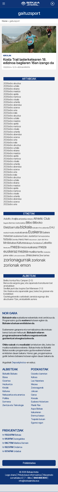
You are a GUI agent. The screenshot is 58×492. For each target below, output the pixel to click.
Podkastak (39, 369)
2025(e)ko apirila (10, 123)
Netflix (40, 251)
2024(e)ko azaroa (11, 137)
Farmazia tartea (43, 236)
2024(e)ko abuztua (12, 145)
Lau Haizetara (37, 380)
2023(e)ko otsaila (11, 193)
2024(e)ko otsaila (11, 161)
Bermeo (12, 223)
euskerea (17, 236)
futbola (7, 239)
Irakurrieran (33, 240)
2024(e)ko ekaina (11, 150)
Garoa (34, 394)
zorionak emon (17, 265)
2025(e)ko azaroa (11, 107)
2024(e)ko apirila (10, 156)
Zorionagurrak (37, 387)
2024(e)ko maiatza (11, 153)
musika (32, 251)
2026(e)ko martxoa (12, 96)
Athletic (30, 219)
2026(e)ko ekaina (11, 88)
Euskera (35, 231)
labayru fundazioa (34, 243)
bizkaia (26, 227)
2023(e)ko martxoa (12, 191)
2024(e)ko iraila (10, 142)
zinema (35, 255)
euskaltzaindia (21, 232)
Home (4, 21)
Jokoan (34, 391)
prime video (8, 255)
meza (14, 247)
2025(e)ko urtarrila (11, 131)
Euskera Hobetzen (39, 401)
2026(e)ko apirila (10, 94)
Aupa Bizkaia (37, 408)
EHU (52, 227)
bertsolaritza (20, 223)
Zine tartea (44, 255)
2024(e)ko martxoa (12, 158)
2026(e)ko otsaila (11, 99)
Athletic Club (41, 218)
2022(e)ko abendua (12, 199)
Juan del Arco (42, 239)
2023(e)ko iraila (10, 174)
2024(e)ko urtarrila (11, 164)
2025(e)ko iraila (10, 113)
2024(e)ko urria (10, 139)
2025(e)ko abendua (12, 105)
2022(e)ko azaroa (11, 201)
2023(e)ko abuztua (12, 177)
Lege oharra (10, 474)
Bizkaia (13, 434)
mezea (23, 251)
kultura (13, 242)
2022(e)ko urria (10, 204)
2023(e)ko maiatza (11, 185)
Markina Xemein (16, 442)
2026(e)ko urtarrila (11, 102)
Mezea (34, 384)
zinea (29, 255)
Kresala (34, 398)
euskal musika (9, 232)
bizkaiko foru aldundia (40, 228)
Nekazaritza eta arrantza (13, 394)
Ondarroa (13, 447)
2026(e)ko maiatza (11, 91)
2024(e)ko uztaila (11, 148)
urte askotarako (19, 256)
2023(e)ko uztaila (11, 180)
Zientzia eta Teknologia (13, 405)
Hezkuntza (7, 384)
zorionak (38, 260)
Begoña (5, 223)
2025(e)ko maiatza (11, 121)
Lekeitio (47, 242)
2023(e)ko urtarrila (11, 196)
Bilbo (29, 222)
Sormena (6, 401)
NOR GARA (9, 313)
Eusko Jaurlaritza (30, 236)
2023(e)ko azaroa (11, 169)
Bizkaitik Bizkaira (9, 373)
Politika (5, 398)
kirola (6, 243)
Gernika (15, 239)
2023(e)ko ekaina (11, 182)
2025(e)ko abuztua (12, 115)
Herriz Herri (23, 239)
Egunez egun (37, 422)
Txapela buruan (38, 419)
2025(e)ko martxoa (12, 126)
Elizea (5, 377)
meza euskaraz (29, 247)
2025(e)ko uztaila (11, 118)
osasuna (46, 252)
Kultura (34, 377)
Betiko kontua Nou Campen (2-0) (18, 280)
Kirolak (5, 387)
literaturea (6, 248)
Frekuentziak (12, 430)
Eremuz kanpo (37, 415)
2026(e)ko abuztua (12, 83)
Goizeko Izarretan (39, 373)
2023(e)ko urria (10, 172)
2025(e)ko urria (10, 110)
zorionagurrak (17, 260)
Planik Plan (36, 405)
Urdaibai (13, 451)
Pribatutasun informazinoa (29, 474)
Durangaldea (15, 438)
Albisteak (10, 369)
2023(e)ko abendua (12, 166)
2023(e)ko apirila (10, 188)
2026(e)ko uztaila (11, 86)
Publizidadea (29, 463)
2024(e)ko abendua (12, 134)
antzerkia (22, 219)
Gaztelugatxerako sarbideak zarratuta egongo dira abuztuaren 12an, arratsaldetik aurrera (26, 298)
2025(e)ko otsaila (11, 129)
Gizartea (6, 380)
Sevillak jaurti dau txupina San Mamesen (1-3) (23, 288)
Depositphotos (19, 362)
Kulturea (21, 242)
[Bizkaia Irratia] (29, 4)
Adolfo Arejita (10, 218)
